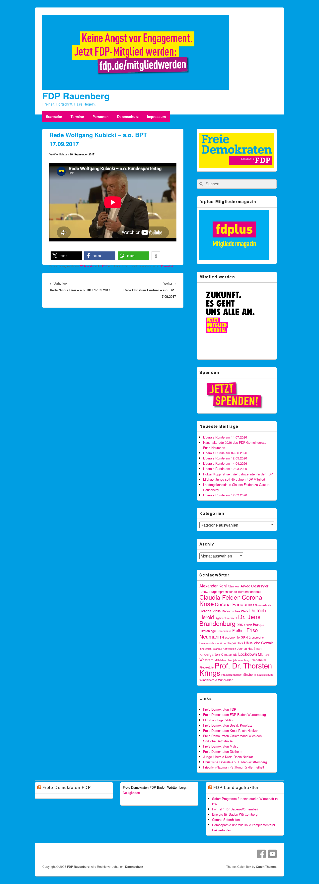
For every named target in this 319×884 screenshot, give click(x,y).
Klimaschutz (229, 654)
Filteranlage (207, 631)
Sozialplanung (265, 674)
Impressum (156, 116)
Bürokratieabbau (249, 591)
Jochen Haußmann (250, 648)
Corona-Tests (263, 605)
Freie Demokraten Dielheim (222, 751)
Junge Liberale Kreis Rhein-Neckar (228, 756)
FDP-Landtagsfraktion (218, 720)
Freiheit (238, 630)
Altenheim (233, 586)
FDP (104, 266)
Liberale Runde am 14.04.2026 (225, 463)
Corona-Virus (210, 610)
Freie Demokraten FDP (219, 709)
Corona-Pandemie (234, 604)
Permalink (167, 266)
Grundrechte (256, 637)
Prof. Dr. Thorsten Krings (235, 669)
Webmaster (87, 266)
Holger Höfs (235, 643)
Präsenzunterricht (231, 674)
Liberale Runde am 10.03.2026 (225, 468)
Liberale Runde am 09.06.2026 (225, 452)
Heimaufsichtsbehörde (212, 643)
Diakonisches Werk (235, 611)
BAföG (203, 591)
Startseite (54, 116)
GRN (244, 637)
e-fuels (248, 625)
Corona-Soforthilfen (226, 819)
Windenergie (208, 680)
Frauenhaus (224, 631)
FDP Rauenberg (76, 95)
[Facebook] (261, 854)
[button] (66, 255)
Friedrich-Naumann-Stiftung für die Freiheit (233, 767)
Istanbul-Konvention (224, 649)
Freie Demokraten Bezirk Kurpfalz (227, 725)
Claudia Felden (220, 597)
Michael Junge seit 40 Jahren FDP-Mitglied (234, 479)
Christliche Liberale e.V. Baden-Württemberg (235, 762)
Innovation (205, 649)
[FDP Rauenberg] (135, 88)
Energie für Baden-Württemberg (234, 814)
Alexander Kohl (213, 586)
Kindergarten (209, 654)
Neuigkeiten (131, 792)
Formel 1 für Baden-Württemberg (235, 809)
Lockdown (247, 654)
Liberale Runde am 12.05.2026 (225, 458)
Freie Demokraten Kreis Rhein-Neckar (230, 730)
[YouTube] (272, 854)
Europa (258, 624)
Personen (100, 116)
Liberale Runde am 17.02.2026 (225, 495)
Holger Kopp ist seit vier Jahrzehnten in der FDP (238, 474)
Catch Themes (266, 866)
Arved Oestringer (254, 585)
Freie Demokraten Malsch (221, 746)
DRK (240, 624)
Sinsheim (249, 674)
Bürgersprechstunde (223, 591)
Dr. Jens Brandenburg (229, 620)
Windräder (225, 680)
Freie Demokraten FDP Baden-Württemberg (234, 714)
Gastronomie (231, 637)
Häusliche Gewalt (258, 642)
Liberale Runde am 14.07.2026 (225, 437)
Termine (77, 116)
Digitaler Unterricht (226, 618)
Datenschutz (128, 116)
